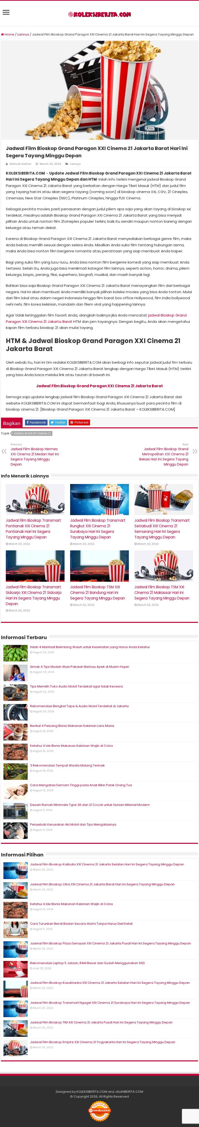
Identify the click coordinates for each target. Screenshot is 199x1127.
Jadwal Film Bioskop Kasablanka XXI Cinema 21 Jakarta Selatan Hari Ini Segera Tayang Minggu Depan (110, 982)
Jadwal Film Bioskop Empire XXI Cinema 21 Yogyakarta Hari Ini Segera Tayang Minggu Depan (102, 1042)
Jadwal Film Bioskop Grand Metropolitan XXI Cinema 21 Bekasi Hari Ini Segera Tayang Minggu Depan (163, 454)
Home (9, 34)
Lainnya (23, 34)
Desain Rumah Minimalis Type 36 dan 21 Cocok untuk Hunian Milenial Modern (90, 804)
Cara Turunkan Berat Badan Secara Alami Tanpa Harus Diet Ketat (81, 923)
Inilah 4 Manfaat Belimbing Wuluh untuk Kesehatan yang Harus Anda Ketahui (90, 647)
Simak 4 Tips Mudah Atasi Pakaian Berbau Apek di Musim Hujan (79, 666)
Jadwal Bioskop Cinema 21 (32, 433)
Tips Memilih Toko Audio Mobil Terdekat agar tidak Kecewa (76, 686)
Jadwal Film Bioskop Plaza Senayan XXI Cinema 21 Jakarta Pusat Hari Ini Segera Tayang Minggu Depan (110, 943)
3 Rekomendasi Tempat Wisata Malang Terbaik (67, 765)
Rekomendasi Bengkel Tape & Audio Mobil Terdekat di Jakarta (79, 706)
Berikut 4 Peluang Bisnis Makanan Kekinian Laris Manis (72, 725)
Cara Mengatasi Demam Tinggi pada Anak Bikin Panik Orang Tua (81, 785)
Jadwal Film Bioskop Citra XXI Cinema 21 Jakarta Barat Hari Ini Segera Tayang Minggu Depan (102, 884)
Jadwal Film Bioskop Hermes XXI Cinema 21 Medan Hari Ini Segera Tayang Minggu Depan (35, 454)
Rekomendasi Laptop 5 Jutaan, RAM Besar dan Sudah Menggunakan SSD (87, 963)
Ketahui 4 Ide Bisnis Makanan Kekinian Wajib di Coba (71, 745)
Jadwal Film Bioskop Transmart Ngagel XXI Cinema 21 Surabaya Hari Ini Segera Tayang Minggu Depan (110, 1002)
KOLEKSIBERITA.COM (91, 1091)
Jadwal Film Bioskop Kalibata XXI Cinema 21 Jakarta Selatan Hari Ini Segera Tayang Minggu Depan (107, 864)
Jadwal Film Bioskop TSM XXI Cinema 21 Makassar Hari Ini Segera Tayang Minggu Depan (161, 592)
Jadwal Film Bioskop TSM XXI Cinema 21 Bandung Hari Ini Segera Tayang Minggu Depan (97, 592)
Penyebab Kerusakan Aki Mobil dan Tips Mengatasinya (73, 824)
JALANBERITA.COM (129, 1091)
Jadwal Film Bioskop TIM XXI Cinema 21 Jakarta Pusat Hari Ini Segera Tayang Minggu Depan (101, 1022)
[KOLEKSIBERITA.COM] (99, 13)
